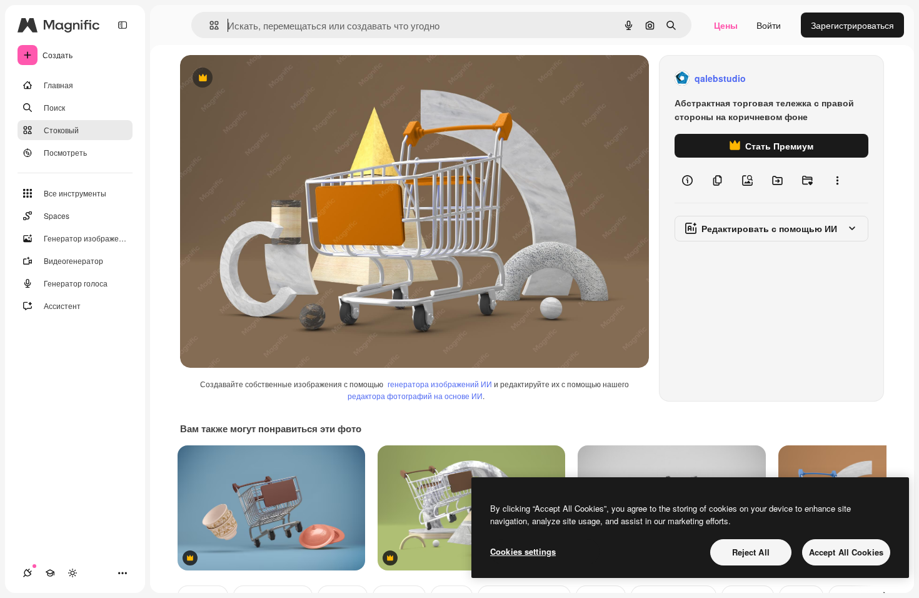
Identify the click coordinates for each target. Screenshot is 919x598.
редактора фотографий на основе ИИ (415, 395)
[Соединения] (28, 573)
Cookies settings (523, 551)
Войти (768, 25)
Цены (726, 25)
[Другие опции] (837, 180)
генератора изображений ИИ (440, 383)
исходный (264, 78)
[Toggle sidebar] (123, 25)
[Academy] (50, 573)
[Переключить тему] (73, 573)
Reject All (751, 552)
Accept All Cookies (846, 552)
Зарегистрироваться (852, 25)
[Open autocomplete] (209, 25)
